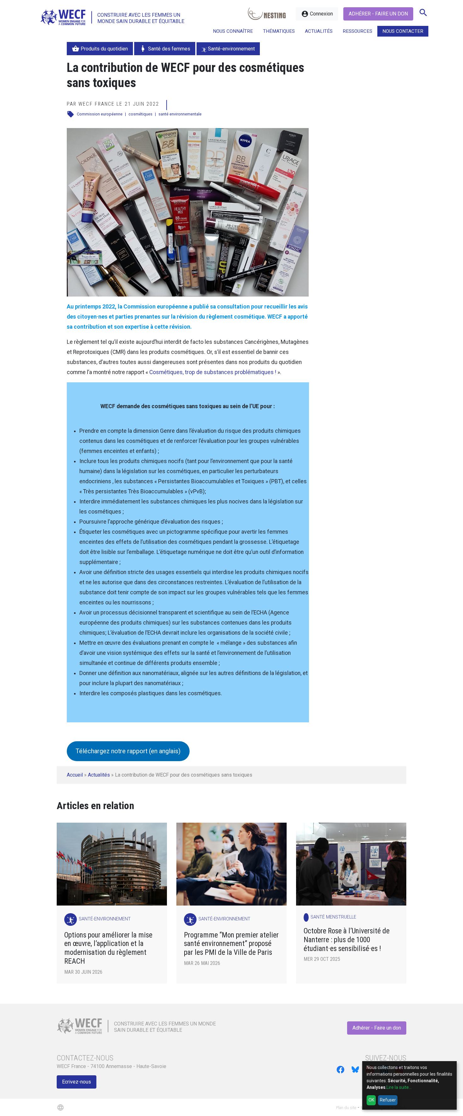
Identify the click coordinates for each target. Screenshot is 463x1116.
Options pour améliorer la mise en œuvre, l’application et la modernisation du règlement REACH (108, 948)
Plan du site (346, 1107)
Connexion (317, 14)
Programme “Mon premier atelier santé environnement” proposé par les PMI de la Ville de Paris (231, 944)
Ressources (357, 31)
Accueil (75, 775)
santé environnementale (180, 114)
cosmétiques (140, 114)
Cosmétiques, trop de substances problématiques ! (212, 372)
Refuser (388, 1099)
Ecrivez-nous (76, 1082)
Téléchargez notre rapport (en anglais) (128, 751)
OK (371, 1099)
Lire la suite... (399, 1087)
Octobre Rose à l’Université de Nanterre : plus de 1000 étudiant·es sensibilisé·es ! (347, 940)
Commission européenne (100, 114)
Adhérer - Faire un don (378, 14)
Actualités (99, 775)
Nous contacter (402, 31)
